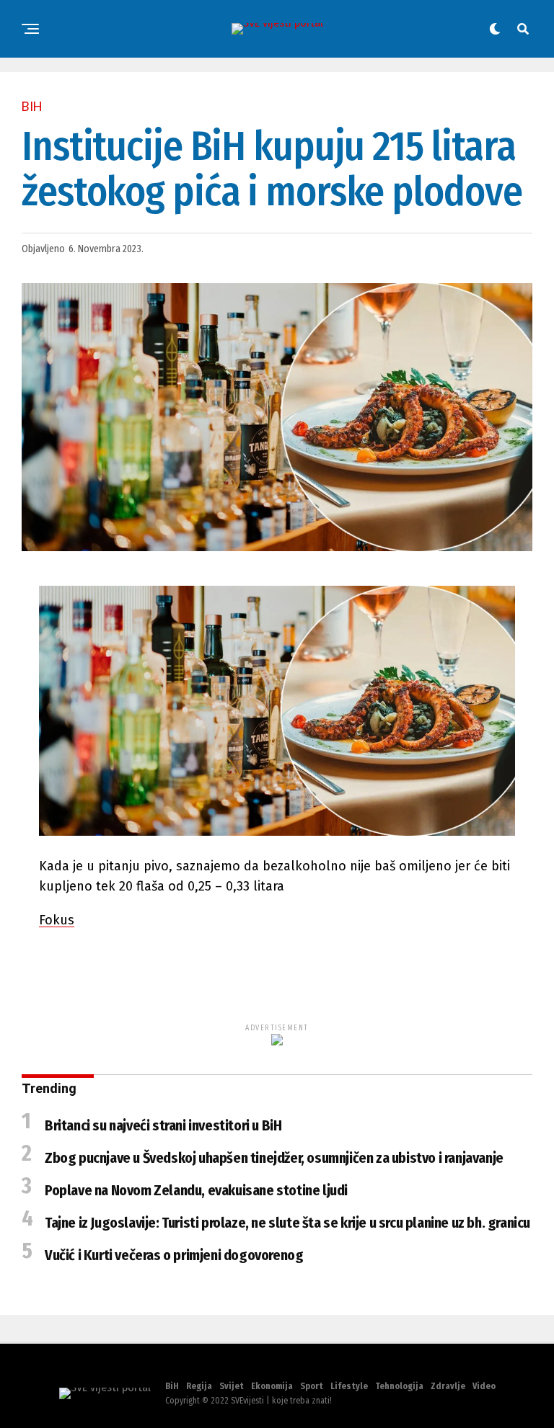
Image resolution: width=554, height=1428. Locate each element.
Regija (199, 1386)
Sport (311, 1386)
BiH (172, 1386)
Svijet (231, 1386)
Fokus (56, 920)
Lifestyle (349, 1386)
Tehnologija (399, 1386)
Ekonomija (272, 1386)
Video (484, 1386)
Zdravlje (448, 1386)
